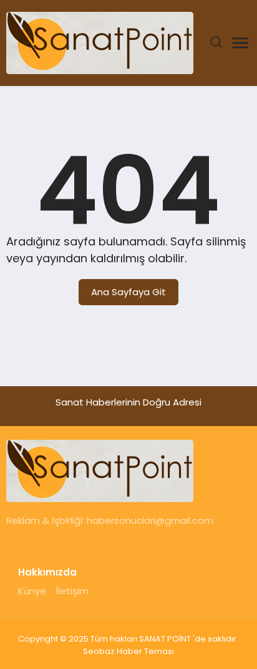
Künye (32, 590)
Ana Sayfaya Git (128, 291)
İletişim (72, 590)
